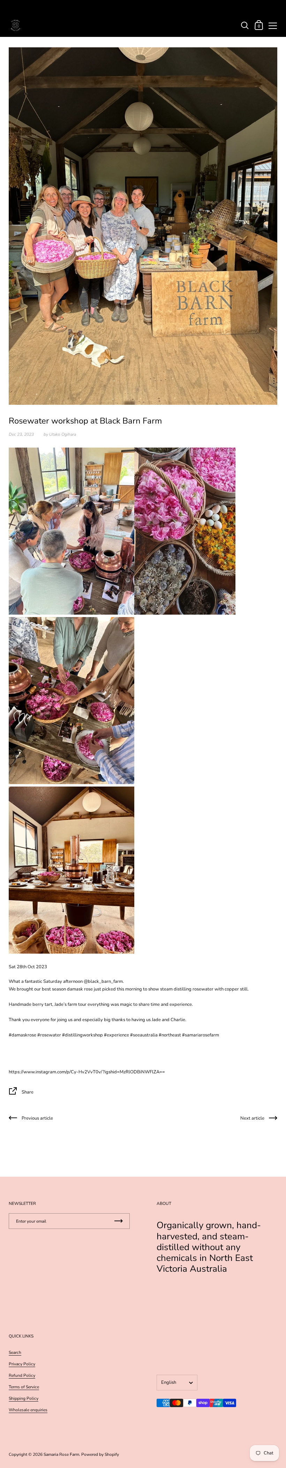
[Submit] (118, 1221)
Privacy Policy (22, 1364)
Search (15, 1352)
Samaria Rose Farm (61, 1454)
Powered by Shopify (100, 1454)
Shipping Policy (23, 1398)
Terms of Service (24, 1387)
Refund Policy (22, 1375)
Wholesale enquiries (28, 1410)
